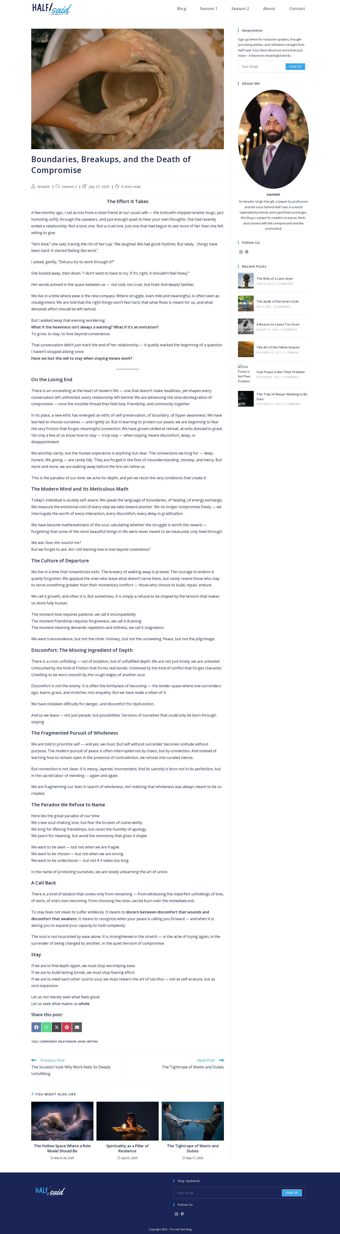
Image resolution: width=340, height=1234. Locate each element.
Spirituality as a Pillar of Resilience (127, 1148)
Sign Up (292, 1193)
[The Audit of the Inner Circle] (246, 303)
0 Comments (284, 283)
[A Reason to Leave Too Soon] (246, 326)
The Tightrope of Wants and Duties (193, 1148)
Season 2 (69, 186)
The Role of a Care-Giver (275, 278)
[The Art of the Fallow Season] (246, 349)
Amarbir (43, 186)
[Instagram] (241, 252)
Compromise (48, 1041)
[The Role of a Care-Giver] (246, 280)
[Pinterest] (246, 252)
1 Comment (291, 352)
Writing (92, 1041)
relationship (67, 1041)
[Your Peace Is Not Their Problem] (246, 373)
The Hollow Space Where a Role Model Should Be (62, 1148)
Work (82, 1041)
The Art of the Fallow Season (278, 347)
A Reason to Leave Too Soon (278, 324)
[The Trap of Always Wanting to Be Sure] (246, 399)
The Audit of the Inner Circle (278, 301)
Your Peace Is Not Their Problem (281, 372)
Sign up (295, 66)
